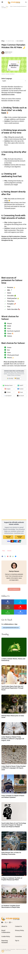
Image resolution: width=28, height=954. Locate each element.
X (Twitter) (8, 392)
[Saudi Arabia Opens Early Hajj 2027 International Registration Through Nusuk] (14, 674)
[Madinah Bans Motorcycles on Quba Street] (14, 704)
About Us (4, 926)
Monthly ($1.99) (19, 537)
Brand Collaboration (5, 931)
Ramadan (9, 550)
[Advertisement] (14, 26)
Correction (18, 936)
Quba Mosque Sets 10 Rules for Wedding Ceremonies (11, 853)
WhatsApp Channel (8, 385)
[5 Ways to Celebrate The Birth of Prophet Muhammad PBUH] (14, 867)
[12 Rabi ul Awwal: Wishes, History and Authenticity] (14, 647)
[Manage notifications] (3, 951)
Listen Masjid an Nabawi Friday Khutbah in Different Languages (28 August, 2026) (12, 738)
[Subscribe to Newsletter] (17, 378)
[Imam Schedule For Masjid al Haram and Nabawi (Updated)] (14, 783)
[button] (2, 2)
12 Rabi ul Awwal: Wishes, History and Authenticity (13, 659)
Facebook (21, 388)
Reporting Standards (4, 941)
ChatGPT (21, 385)
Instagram (8, 388)
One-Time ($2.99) (8, 537)
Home (2, 6)
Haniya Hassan (8, 52)
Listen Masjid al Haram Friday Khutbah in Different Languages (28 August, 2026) (13, 768)
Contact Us (18, 926)
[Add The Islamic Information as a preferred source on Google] (10, 378)
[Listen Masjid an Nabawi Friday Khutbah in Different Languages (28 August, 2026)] (14, 728)
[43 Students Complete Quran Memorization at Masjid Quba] (14, 893)
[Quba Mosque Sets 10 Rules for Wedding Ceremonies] (14, 840)
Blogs (7, 6)
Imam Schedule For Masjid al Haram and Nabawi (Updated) (12, 796)
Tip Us (17, 940)
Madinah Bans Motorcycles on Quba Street (12, 716)
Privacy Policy (19, 930)
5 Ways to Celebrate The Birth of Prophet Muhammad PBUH (11, 879)
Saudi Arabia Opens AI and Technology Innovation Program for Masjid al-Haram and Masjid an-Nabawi (13, 825)
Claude (21, 392)
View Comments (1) (14, 589)
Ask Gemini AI (8, 395)
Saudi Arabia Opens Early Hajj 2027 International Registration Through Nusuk (12, 688)
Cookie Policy (5, 936)
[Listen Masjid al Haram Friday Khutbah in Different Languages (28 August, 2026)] (14, 754)
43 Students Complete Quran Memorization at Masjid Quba (10, 906)
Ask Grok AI (21, 395)
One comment (20, 40)
